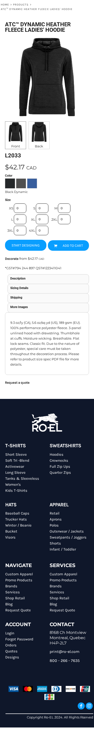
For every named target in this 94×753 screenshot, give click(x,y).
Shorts (55, 543)
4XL (32, 230)
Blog (9, 604)
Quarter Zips (60, 472)
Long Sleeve (15, 472)
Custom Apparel (19, 574)
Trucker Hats (16, 519)
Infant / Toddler (63, 549)
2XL (54, 219)
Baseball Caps (17, 513)
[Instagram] (89, 705)
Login (9, 633)
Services (12, 592)
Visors (10, 537)
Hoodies (56, 454)
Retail (54, 513)
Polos (54, 525)
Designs (12, 657)
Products (21, 4)
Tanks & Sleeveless (22, 478)
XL (33, 219)
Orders (11, 645)
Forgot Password (19, 639)
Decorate (12, 259)
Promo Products (18, 580)
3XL (10, 230)
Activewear (14, 466)
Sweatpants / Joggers (68, 537)
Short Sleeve (16, 454)
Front (15, 146)
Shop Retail (15, 598)
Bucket (11, 531)
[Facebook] (81, 705)
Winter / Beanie (18, 525)
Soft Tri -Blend (17, 460)
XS (11, 208)
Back (39, 146)
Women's (13, 484)
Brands (11, 586)
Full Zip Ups (60, 466)
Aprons (56, 519)
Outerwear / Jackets (67, 531)
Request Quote (18, 610)
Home (5, 4)
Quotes (11, 651)
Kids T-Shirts (16, 490)
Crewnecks (59, 460)
